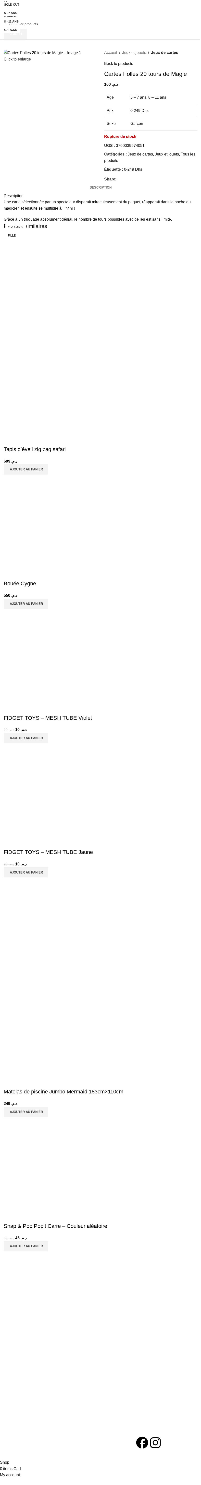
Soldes (128, 1351)
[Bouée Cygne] (56, 527)
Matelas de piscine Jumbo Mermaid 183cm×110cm (63, 1092)
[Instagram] (155, 1443)
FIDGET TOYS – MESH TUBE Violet (48, 718)
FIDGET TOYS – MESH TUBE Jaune (48, 852)
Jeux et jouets (134, 52)
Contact (89, 1360)
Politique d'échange (58, 1368)
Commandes (53, 1360)
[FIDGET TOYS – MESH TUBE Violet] (56, 661)
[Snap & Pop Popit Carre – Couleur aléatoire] (56, 1169)
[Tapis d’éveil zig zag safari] (56, 287)
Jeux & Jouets (14, 1351)
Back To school (15, 1368)
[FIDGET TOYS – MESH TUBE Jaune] (56, 795)
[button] (26, 469)
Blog (86, 1368)
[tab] (101, 187)
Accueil (110, 52)
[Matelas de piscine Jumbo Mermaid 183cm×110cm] (56, 930)
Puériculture (13, 1360)
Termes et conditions (59, 1351)
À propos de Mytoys (98, 1351)
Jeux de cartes (164, 52)
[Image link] (34, 1439)
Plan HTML (91, 1377)
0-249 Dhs (133, 169)
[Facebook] (142, 1443)
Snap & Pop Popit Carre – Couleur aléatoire (55, 1226)
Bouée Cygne (20, 583)
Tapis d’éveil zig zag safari (35, 449)
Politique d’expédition (59, 1377)
